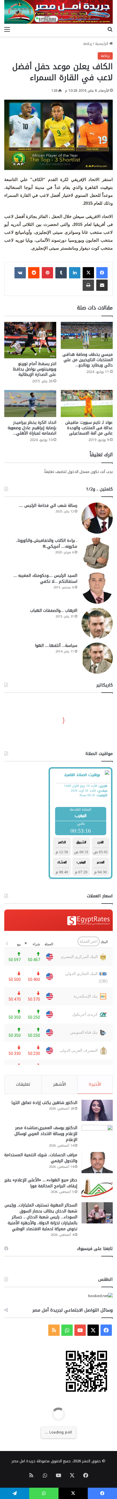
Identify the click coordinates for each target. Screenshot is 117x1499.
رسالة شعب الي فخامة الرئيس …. (48, 505)
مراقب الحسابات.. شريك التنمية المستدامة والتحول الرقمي (40, 1158)
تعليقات (23, 1084)
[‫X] (88, 272)
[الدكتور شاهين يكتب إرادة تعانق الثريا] (97, 1110)
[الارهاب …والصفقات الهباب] (97, 623)
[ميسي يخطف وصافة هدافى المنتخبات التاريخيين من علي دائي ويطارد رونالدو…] (87, 335)
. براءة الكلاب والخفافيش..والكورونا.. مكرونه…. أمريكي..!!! (46, 543)
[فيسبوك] (102, 272)
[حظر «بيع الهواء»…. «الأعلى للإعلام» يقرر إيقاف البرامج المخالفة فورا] (97, 1187)
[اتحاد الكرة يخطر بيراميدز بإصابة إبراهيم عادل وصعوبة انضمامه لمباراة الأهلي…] (30, 403)
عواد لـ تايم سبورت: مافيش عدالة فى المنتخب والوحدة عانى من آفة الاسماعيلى (89, 428)
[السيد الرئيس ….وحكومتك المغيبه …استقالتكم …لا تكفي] (97, 588)
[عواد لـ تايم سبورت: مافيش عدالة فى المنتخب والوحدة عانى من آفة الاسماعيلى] (87, 403)
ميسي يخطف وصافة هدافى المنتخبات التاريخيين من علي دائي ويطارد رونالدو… (87, 360)
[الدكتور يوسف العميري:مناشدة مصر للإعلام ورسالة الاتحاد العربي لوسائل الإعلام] (97, 1135)
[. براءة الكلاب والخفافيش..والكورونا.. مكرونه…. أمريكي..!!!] (97, 553)
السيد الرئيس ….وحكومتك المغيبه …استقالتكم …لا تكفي (45, 578)
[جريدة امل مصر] (58, 12)
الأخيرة (95, 1084)
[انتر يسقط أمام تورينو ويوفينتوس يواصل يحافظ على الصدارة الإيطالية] (30, 340)
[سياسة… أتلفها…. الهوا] (97, 658)
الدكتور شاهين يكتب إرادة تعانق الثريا (44, 1103)
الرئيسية (102, 43)
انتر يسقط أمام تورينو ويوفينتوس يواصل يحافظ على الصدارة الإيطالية (34, 369)
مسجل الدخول (78, 471)
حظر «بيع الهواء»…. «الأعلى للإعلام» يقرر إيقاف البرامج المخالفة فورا (41, 1183)
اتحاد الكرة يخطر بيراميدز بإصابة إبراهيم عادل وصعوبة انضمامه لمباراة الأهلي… (32, 428)
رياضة (87, 43)
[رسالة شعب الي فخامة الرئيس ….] (97, 518)
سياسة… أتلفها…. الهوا (56, 645)
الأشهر (59, 1084)
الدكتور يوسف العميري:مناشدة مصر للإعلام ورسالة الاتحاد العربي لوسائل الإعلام (45, 1134)
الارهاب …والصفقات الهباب (53, 610)
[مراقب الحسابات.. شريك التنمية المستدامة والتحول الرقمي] (97, 1162)
